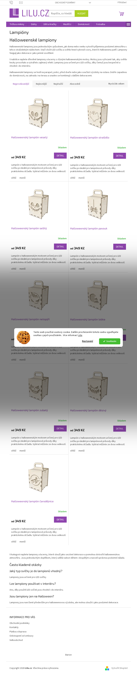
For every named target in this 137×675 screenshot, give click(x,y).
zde (80, 335)
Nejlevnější (41, 84)
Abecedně (75, 84)
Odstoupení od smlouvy (21, 636)
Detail (60, 155)
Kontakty (14, 627)
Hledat (81, 13)
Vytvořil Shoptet (119, 668)
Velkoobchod (16, 640)
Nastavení (87, 341)
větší (13, 178)
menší (23, 178)
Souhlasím (111, 341)
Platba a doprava (18, 631)
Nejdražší (58, 84)
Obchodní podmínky (65, 2)
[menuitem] (17, 24)
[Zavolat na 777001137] (14, 2)
